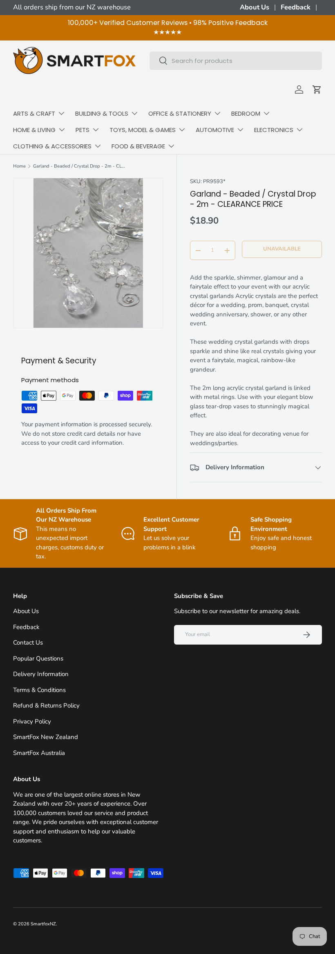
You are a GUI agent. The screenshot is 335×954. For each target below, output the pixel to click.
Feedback (295, 7)
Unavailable (282, 249)
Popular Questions (38, 658)
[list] (88, 253)
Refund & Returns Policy (46, 705)
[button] (317, 90)
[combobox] (236, 61)
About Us (254, 7)
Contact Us (28, 642)
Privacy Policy (32, 721)
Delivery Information (41, 674)
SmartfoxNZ (43, 924)
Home (19, 166)
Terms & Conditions (39, 690)
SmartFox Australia (39, 753)
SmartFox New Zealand (45, 737)
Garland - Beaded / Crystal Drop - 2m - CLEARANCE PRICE (79, 166)
